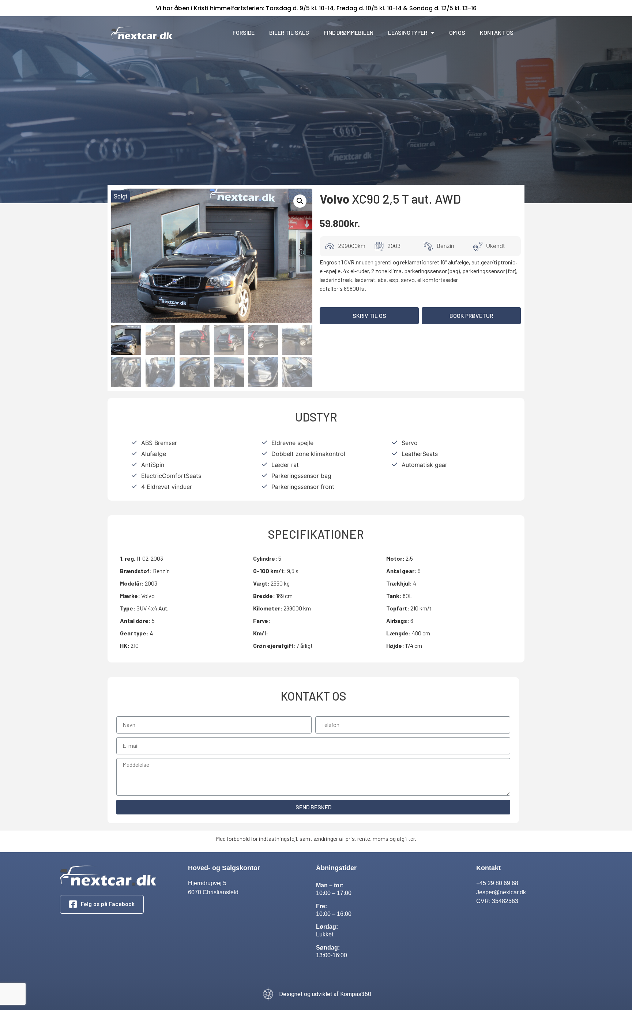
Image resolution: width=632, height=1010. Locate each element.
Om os (457, 32)
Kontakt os (497, 32)
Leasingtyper (407, 32)
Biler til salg (289, 32)
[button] (369, 315)
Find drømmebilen (348, 32)
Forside (244, 32)
